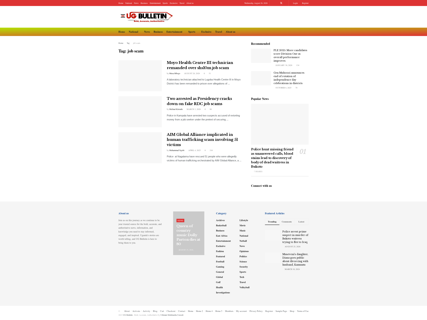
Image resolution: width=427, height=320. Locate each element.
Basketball (221, 225)
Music (243, 230)
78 (296, 87)
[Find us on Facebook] (277, 3)
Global (219, 277)
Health (219, 287)
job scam (136, 43)
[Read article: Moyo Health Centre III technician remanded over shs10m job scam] (140, 75)
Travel (181, 3)
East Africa (221, 235)
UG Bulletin (128, 315)
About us (190, 3)
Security (244, 266)
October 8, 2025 (283, 87)
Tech (242, 277)
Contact (181, 311)
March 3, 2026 (193, 109)
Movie (243, 225)
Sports (165, 3)
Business (144, 3)
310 (211, 150)
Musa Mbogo (174, 73)
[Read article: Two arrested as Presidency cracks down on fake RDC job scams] (140, 111)
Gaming (220, 266)
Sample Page (281, 311)
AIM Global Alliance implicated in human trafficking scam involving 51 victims (202, 139)
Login (295, 3)
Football (220, 261)
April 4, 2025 (194, 150)
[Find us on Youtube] (286, 3)
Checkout (171, 311)
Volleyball (245, 287)
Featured (220, 256)
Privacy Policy (256, 311)
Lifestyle (244, 220)
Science (243, 261)
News (136, 3)
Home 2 (199, 311)
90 (210, 109)
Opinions (244, 251)
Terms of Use (303, 311)
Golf (218, 282)
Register (305, 3)
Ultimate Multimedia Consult (171, 315)
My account (241, 311)
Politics (243, 256)
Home (120, 3)
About (127, 311)
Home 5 (218, 311)
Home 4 (209, 311)
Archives (220, 220)
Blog (155, 311)
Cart (162, 311)
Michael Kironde (176, 109)
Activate (136, 311)
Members (229, 311)
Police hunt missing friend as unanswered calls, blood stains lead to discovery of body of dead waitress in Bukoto (272, 158)
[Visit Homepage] (147, 16)
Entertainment (155, 3)
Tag (128, 43)
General (220, 272)
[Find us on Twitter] (281, 3)
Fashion (220, 251)
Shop (292, 311)
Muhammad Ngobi (176, 150)
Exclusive (173, 3)
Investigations (223, 292)
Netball (243, 241)
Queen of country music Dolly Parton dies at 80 (188, 235)
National (128, 3)
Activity (146, 311)
